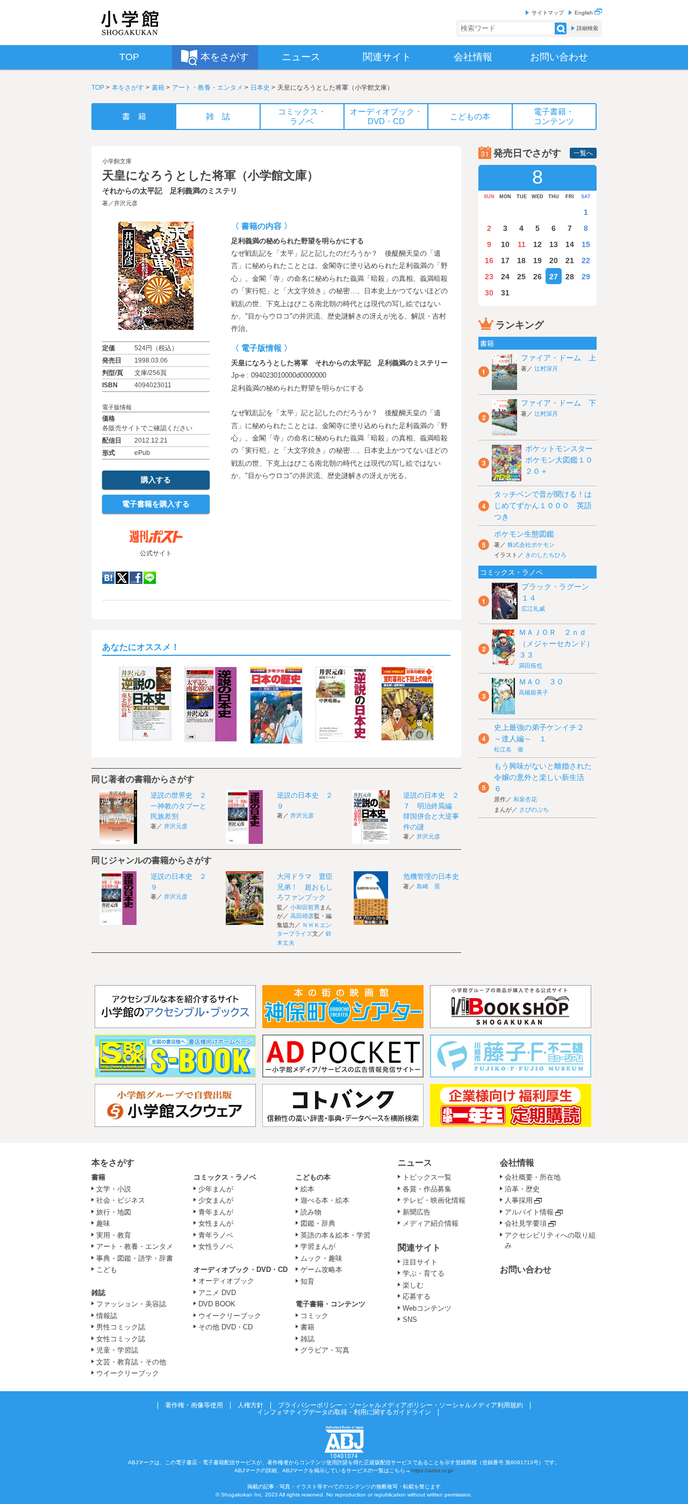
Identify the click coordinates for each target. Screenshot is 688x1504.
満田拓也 (530, 665)
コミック (314, 1316)
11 (522, 244)
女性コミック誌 (120, 1339)
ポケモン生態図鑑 (524, 534)
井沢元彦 (126, 203)
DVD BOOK (216, 1304)
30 (489, 292)
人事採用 (519, 1200)
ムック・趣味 (321, 1258)
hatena (108, 578)
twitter (122, 578)
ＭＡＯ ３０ (541, 681)
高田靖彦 (302, 916)
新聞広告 (417, 1212)
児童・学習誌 (117, 1350)
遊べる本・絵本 (324, 1200)
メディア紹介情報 (430, 1223)
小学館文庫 (117, 161)
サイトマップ (548, 13)
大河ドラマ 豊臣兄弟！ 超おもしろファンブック (305, 886)
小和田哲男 (305, 907)
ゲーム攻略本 (321, 1270)
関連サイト (419, 1247)
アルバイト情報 (529, 1212)
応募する (417, 1296)
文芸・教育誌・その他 (131, 1362)
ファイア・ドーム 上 (558, 357)
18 (521, 260)
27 (553, 276)
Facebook (136, 578)
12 (537, 244)
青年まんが (215, 1212)
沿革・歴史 (522, 1189)
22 (586, 260)
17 (505, 260)
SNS (410, 1319)
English (584, 13)
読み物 (310, 1212)
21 (569, 260)
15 (586, 244)
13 (553, 244)
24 (505, 276)
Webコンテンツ (427, 1308)
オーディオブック (226, 1281)
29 (586, 276)
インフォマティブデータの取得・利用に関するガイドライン (344, 1412)
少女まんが (215, 1200)
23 (489, 276)
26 (537, 276)
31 (505, 292)
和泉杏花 (525, 799)
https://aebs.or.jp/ (432, 1470)
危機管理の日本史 (431, 876)
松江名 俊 (509, 749)
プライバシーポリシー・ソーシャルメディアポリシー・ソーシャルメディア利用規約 (400, 1405)
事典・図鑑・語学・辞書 (134, 1258)
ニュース (415, 1162)
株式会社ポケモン (531, 544)
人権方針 (250, 1405)
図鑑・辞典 (317, 1223)
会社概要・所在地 (533, 1177)
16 (489, 260)
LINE (150, 578)
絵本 (307, 1189)
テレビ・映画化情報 (434, 1200)
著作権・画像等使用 (194, 1405)
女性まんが (215, 1223)
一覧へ (583, 153)
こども (106, 1270)
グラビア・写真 (324, 1350)
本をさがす (128, 87)
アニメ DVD (217, 1293)
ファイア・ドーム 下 (558, 403)
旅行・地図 (113, 1212)
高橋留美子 (533, 692)
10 (505, 244)
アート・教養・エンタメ (207, 87)
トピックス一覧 (427, 1177)
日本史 (260, 87)
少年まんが (215, 1189)
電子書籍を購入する (156, 504)
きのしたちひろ (546, 555)
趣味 (103, 1223)
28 (569, 276)
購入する (156, 479)
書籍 (158, 87)
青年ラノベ (215, 1235)
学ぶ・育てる (424, 1273)
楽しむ (413, 1285)
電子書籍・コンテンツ (331, 1304)
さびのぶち (534, 809)
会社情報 (517, 1162)
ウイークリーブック (127, 1373)
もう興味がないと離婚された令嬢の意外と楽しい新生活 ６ (543, 777)
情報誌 (106, 1316)
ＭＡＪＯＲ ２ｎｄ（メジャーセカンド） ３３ (560, 643)
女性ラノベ (215, 1246)
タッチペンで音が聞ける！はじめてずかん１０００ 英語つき (543, 505)
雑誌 (98, 1293)
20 (553, 260)
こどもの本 (313, 1177)
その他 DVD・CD (225, 1327)
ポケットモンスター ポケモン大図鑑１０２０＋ (562, 459)
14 (569, 244)
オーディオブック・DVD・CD (241, 1270)
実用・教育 (113, 1235)
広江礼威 (533, 608)
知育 (307, 1281)
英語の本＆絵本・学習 (335, 1235)
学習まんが (321, 1246)
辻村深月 (546, 368)
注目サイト (420, 1262)
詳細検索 (587, 28)
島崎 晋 (428, 886)
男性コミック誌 (120, 1327)
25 (521, 276)
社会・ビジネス (120, 1200)
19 (537, 260)
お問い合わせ (525, 1269)
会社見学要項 (526, 1223)
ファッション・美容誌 (131, 1304)
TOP (97, 87)
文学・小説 (113, 1189)
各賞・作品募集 (427, 1189)
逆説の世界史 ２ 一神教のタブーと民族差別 (181, 805)
